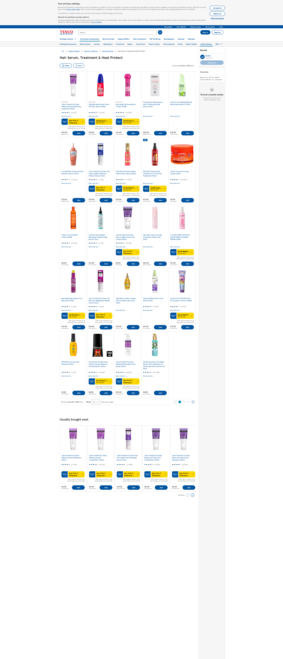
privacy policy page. (73, 9)
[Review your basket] (202, 57)
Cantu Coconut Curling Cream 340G (179, 172)
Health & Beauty (74, 51)
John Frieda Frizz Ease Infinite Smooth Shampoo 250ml (71, 457)
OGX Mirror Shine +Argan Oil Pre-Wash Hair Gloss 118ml (126, 300)
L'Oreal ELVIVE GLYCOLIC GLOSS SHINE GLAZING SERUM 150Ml (180, 237)
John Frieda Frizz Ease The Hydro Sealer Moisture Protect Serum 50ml (99, 173)
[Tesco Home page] (66, 32)
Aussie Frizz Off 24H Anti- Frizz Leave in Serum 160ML (181, 299)
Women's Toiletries (91, 51)
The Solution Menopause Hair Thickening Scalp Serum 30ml (152, 104)
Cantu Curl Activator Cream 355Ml (69, 236)
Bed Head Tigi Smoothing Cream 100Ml (125, 105)
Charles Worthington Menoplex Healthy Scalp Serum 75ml (98, 237)
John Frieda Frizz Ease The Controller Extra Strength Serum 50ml (127, 457)
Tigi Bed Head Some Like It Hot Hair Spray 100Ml (99, 105)
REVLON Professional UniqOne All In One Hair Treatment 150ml (152, 173)
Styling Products (108, 51)
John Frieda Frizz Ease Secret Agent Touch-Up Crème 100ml (125, 237)
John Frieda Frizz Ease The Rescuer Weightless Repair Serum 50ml (99, 300)
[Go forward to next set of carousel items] (192, 495)
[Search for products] (160, 32)
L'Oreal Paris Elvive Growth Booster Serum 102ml (72, 172)
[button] (168, 26)
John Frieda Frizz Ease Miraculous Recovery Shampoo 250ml (181, 457)
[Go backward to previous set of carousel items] (187, 495)
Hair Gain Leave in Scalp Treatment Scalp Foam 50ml (152, 237)
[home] (63, 51)
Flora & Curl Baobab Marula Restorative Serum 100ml (181, 103)
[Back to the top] (142, 410)
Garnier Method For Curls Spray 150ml (153, 299)
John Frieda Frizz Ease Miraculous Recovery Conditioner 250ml (153, 457)
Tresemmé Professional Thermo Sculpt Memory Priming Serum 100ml (98, 364)
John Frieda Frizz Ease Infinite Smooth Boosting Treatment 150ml (71, 106)
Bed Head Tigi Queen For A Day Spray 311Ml (72, 299)
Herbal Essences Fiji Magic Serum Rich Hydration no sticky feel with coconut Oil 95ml (154, 365)
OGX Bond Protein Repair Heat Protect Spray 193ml (126, 172)
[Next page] (193, 402)
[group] (73, 458)
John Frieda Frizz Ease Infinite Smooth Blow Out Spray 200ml (126, 364)
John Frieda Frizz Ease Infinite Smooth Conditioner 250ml (98, 457)
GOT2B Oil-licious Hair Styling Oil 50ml (70, 363)
